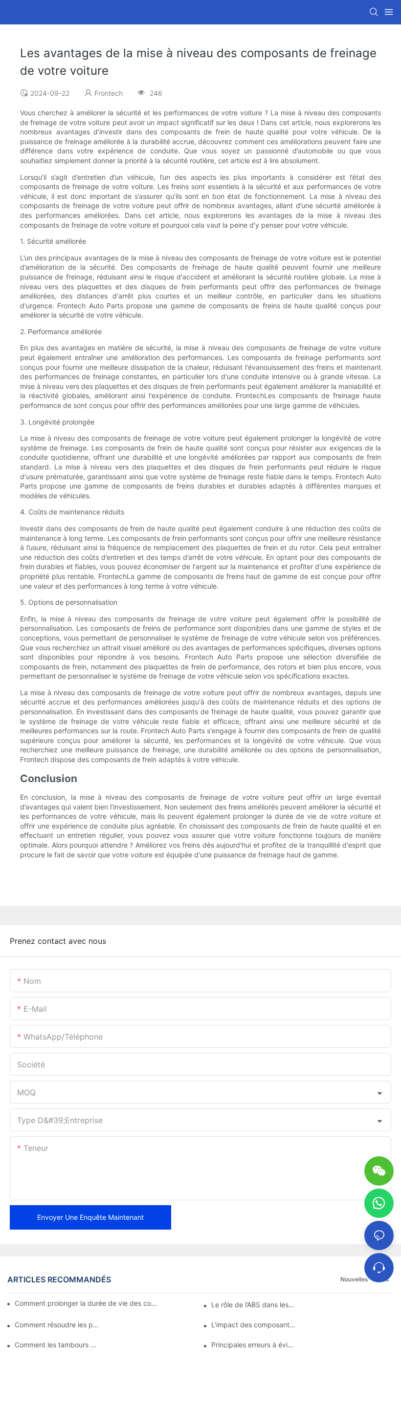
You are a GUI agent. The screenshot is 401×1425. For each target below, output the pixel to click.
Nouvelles (354, 1279)
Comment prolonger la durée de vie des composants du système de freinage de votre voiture (87, 1303)
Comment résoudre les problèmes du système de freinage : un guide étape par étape (57, 1324)
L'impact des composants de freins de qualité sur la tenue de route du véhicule (253, 1324)
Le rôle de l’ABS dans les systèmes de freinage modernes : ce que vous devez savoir (253, 1304)
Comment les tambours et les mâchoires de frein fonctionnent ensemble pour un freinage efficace (57, 1344)
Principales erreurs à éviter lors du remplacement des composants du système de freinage (253, 1344)
